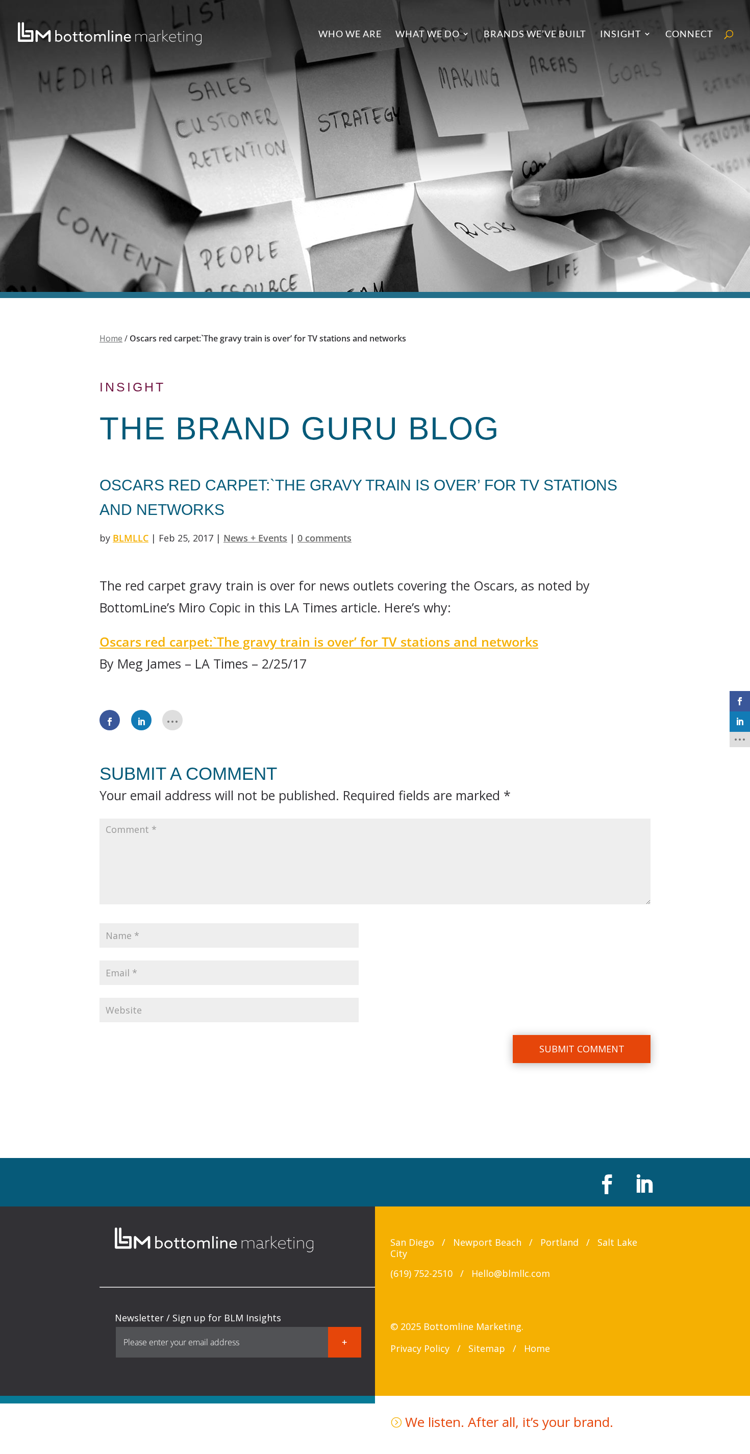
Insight (620, 34)
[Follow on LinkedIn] (642, 1184)
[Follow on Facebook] (605, 1184)
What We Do (427, 34)
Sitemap (486, 1348)
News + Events (255, 538)
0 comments (324, 538)
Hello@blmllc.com (510, 1273)
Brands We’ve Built (535, 34)
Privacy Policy (419, 1348)
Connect (689, 34)
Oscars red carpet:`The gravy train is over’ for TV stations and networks (318, 641)
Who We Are (350, 34)
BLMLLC (130, 538)
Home (110, 338)
